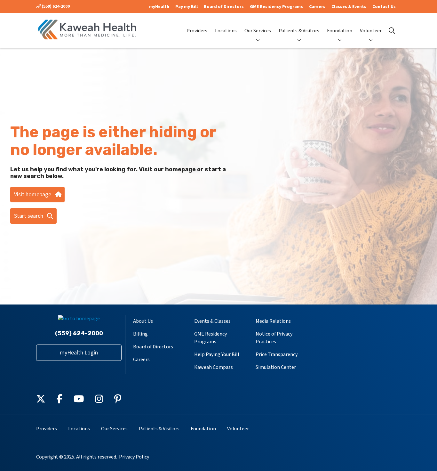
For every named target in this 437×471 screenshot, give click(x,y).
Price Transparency (277, 354)
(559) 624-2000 (55, 6)
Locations (226, 30)
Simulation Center (276, 367)
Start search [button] (28, 216)
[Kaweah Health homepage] (87, 31)
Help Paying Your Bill (216, 354)
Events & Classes (212, 321)
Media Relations (273, 321)
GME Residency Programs (276, 7)
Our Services (257, 30)
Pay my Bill (186, 7)
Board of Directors (224, 7)
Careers (317, 7)
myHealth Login (79, 353)
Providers (197, 30)
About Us (143, 321)
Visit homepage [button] (32, 195)
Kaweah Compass (213, 367)
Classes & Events (348, 7)
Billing (140, 333)
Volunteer (371, 30)
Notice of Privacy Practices (274, 337)
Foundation (339, 30)
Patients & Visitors (299, 30)
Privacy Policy (134, 456)
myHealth (159, 7)
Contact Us (384, 7)
